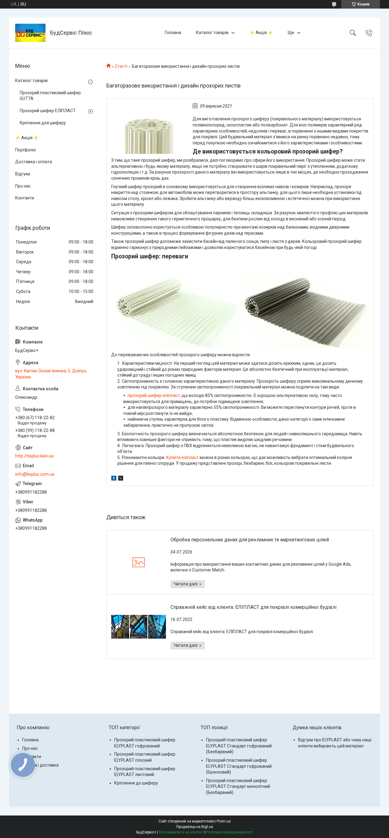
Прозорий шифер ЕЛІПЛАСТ (48, 110)
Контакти (24, 197)
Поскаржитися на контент (181, 832)
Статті (121, 66)
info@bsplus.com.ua (34, 474)
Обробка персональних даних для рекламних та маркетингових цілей (249, 540)
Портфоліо (25, 149)
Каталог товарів (212, 32)
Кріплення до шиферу (136, 783)
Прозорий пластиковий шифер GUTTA (50, 95)
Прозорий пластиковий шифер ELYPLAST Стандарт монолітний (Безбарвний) (238, 786)
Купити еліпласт (182, 457)
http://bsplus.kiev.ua (34, 455)
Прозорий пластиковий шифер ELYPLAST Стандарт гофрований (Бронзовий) (239, 766)
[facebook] (113, 479)
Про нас (23, 186)
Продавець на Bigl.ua (194, 827)
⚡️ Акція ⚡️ (261, 32)
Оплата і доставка (40, 765)
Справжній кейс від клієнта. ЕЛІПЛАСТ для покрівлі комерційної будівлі (253, 607)
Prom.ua (224, 821)
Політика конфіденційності (229, 832)
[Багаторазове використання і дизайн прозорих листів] (149, 128)
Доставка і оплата (33, 161)
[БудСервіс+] (30, 33)
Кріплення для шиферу (43, 122)
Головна (173, 32)
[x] (120, 479)
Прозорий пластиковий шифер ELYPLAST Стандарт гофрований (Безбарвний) (239, 745)
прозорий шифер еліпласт (154, 395)
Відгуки (22, 173)
